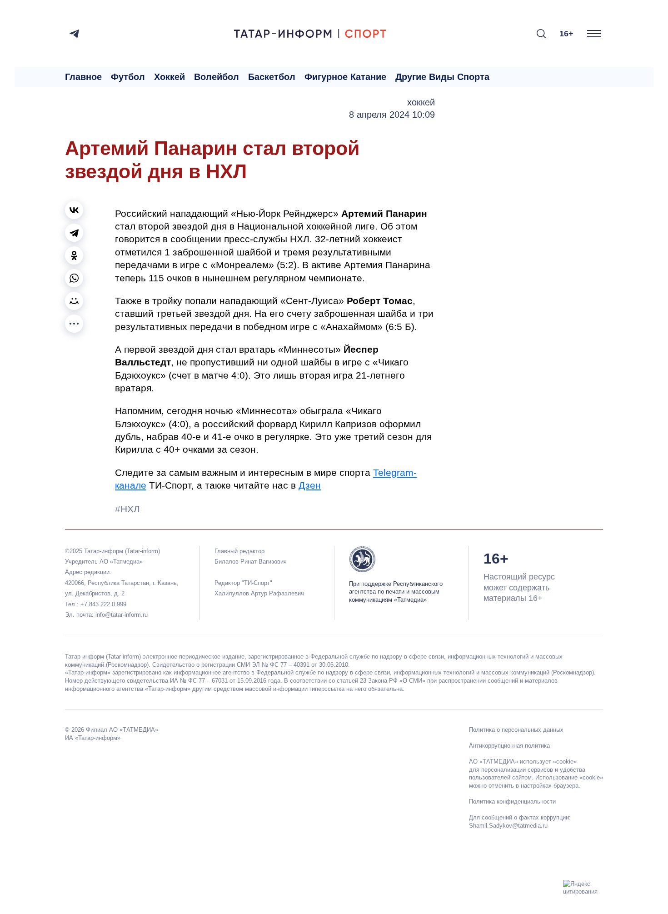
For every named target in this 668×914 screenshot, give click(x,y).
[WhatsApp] (74, 278)
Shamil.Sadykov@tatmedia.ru (508, 825)
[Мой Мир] (74, 301)
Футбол (128, 77)
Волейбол (216, 77)
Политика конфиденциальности (512, 801)
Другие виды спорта (442, 77)
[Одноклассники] (74, 255)
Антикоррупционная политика (509, 745)
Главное (83, 77)
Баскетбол (271, 77)
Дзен (310, 485)
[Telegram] (74, 33)
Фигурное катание (345, 77)
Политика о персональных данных (516, 729)
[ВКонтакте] (74, 210)
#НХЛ (127, 509)
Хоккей (169, 77)
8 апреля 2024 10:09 (392, 115)
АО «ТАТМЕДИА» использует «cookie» (523, 761)
